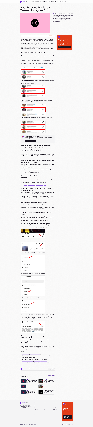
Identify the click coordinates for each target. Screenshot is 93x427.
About (69, 424)
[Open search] (70, 2)
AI (55, 1)
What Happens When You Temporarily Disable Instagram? (35, 185)
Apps (44, 409)
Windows (45, 405)
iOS (57, 1)
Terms (66, 424)
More (65, 1)
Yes (49, 368)
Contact (54, 405)
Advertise (54, 411)
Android (52, 1)
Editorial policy (55, 409)
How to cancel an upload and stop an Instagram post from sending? (34, 359)
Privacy (63, 424)
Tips (44, 407)
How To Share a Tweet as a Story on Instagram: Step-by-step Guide (34, 361)
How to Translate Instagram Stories (28, 357)
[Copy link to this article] (72, 32)
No (53, 368)
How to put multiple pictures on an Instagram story (31, 354)
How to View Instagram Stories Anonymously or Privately (34, 52)
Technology (61, 1)
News (49, 1)
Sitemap (72, 424)
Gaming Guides (38, 1)
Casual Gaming (44, 1)
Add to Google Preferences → (30, 140)
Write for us (54, 407)
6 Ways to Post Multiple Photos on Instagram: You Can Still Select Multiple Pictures (37, 355)
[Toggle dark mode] (72, 2)
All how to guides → (51, 375)
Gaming (33, 1)
